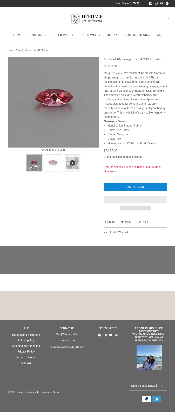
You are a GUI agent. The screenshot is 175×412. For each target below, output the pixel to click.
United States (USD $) (127, 3)
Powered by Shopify (51, 392)
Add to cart (135, 186)
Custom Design (138, 35)
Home (17, 35)
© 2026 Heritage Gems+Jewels (23, 392)
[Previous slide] (11, 104)
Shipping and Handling (26, 345)
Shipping (109, 156)
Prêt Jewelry (90, 35)
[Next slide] (95, 104)
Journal (113, 35)
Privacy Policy (26, 351)
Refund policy (26, 340)
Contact (26, 362)
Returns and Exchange (26, 334)
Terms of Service (26, 357)
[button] (135, 199)
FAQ (159, 35)
